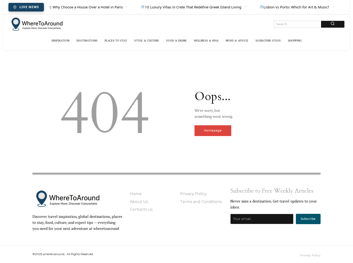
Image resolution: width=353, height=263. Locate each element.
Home (136, 193)
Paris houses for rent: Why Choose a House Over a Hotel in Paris (69, 7)
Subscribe (308, 219)
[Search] (332, 24)
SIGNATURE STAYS (268, 40)
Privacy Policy (193, 193)
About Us (139, 201)
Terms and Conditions (201, 201)
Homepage (213, 130)
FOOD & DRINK (176, 40)
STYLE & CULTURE (146, 40)
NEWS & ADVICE (237, 40)
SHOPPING (295, 40)
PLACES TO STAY (116, 40)
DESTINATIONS (87, 40)
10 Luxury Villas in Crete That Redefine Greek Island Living (192, 7)
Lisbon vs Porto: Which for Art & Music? (296, 7)
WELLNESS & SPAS (206, 40)
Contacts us (141, 209)
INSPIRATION (60, 40)
